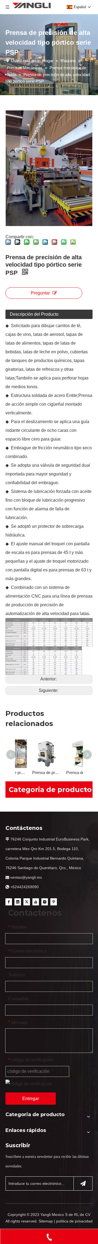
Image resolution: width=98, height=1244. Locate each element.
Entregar (30, 1098)
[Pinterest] (53, 901)
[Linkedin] (17, 901)
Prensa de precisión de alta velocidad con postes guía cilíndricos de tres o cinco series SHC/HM (32, 772)
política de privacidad (74, 1221)
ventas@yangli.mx (26, 877)
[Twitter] (26, 901)
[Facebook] (8, 901)
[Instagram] (44, 901)
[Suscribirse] (83, 1183)
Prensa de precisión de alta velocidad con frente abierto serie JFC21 (66, 772)
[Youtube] (35, 901)
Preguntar (40, 293)
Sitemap (46, 1221)
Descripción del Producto (34, 314)
